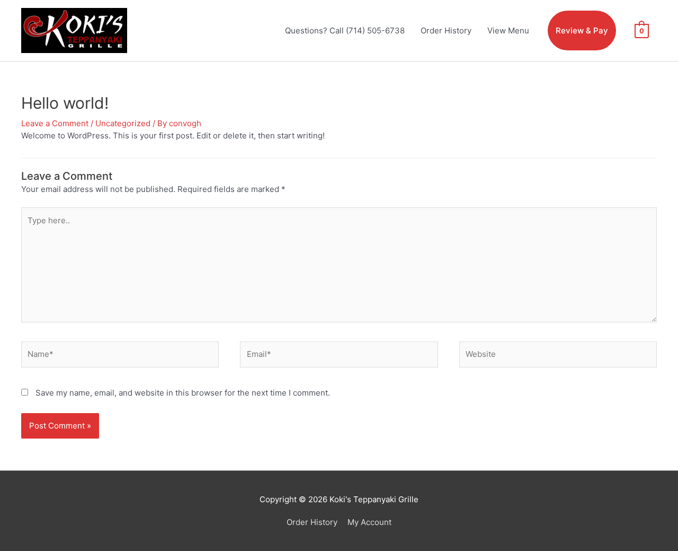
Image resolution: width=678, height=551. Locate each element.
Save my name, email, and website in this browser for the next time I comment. (182, 393)
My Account (369, 522)
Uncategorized (122, 123)
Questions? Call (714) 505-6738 (345, 30)
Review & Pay (582, 30)
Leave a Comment (54, 123)
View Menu (508, 30)
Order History (446, 30)
